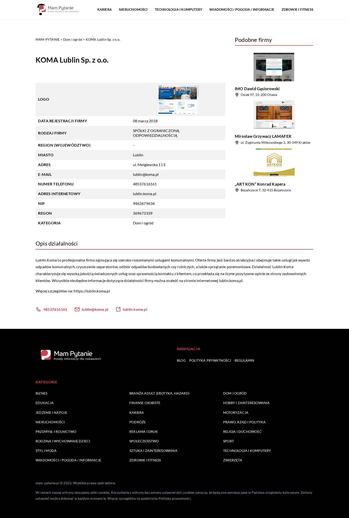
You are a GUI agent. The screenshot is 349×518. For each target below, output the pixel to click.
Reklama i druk (143, 431)
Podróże (137, 422)
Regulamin (245, 360)
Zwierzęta (232, 460)
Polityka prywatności (210, 360)
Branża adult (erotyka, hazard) (159, 393)
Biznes (41, 393)
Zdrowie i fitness (297, 9)
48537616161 (145, 184)
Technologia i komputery (179, 9)
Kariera (104, 9)
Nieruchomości (133, 9)
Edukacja (45, 403)
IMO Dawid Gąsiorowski (257, 88)
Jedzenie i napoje (51, 412)
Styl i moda (46, 451)
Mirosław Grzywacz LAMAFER (263, 136)
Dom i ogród (143, 223)
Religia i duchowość (242, 431)
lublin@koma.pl (146, 174)
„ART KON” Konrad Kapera (260, 184)
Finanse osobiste (144, 403)
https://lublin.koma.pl (92, 291)
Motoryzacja (235, 412)
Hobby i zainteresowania (246, 403)
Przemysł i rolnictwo (56, 431)
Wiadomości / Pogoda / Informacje (241, 9)
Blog (181, 360)
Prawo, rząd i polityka (244, 422)
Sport (228, 441)
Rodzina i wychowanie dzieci (63, 441)
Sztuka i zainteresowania (153, 451)
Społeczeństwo (144, 441)
